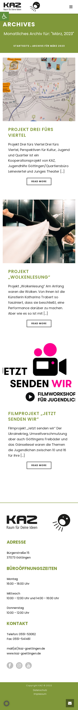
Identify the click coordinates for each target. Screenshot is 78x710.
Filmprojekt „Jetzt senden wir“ (32, 416)
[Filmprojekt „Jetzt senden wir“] (39, 373)
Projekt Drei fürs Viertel (30, 132)
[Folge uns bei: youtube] (28, 665)
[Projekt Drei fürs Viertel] (39, 89)
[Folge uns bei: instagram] (19, 665)
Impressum (40, 694)
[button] (4, 16)
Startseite (21, 45)
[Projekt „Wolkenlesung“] (39, 231)
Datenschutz (40, 690)
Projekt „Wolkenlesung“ (29, 274)
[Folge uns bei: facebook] (10, 665)
